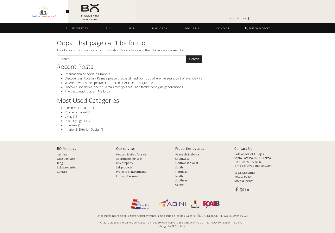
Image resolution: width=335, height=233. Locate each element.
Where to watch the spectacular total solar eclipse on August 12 (109, 83)
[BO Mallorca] (68, 12)
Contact (222, 28)
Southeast (181, 180)
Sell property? (125, 167)
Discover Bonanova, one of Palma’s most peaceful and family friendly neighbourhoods (124, 87)
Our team (63, 154)
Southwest (182, 159)
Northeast (181, 171)
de (237, 18)
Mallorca (159, 28)
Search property (260, 28)
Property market (76, 112)
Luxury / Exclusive (127, 176)
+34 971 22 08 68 (251, 162)
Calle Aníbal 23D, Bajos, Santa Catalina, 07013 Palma (252, 156)
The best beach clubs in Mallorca (87, 91)
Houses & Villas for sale (131, 154)
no (260, 18)
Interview (71, 125)
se (229, 18)
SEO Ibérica (179, 226)
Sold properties (67, 167)
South (179, 167)
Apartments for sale (129, 159)
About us (192, 28)
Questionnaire (66, 159)
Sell (131, 28)
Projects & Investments (131, 171)
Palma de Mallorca (187, 154)
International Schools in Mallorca (87, 74)
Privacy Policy (242, 176)
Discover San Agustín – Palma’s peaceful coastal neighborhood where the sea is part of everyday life (133, 78)
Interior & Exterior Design (82, 129)
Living (68, 116)
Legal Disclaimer (244, 172)
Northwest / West (186, 163)
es (244, 18)
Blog (60, 163)
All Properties (77, 28)
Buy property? (125, 163)
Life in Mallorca (75, 108)
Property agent (75, 121)
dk (252, 18)
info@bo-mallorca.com (257, 165)
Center (179, 184)
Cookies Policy (243, 180)
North (179, 176)
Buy (108, 28)
